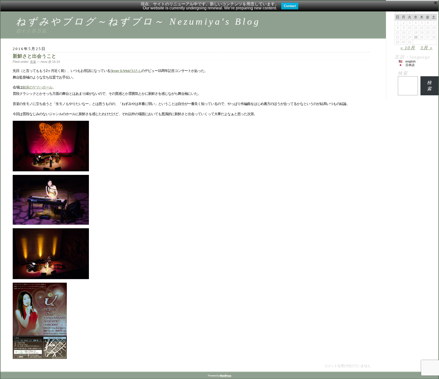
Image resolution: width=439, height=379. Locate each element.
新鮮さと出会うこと (34, 56)
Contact (290, 6)
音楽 (33, 62)
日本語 (410, 65)
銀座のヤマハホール (37, 87)
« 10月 (407, 47)
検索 (403, 73)
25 (416, 37)
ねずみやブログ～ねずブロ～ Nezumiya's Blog (138, 21)
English (410, 61)
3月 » (426, 47)
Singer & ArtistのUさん (125, 71)
